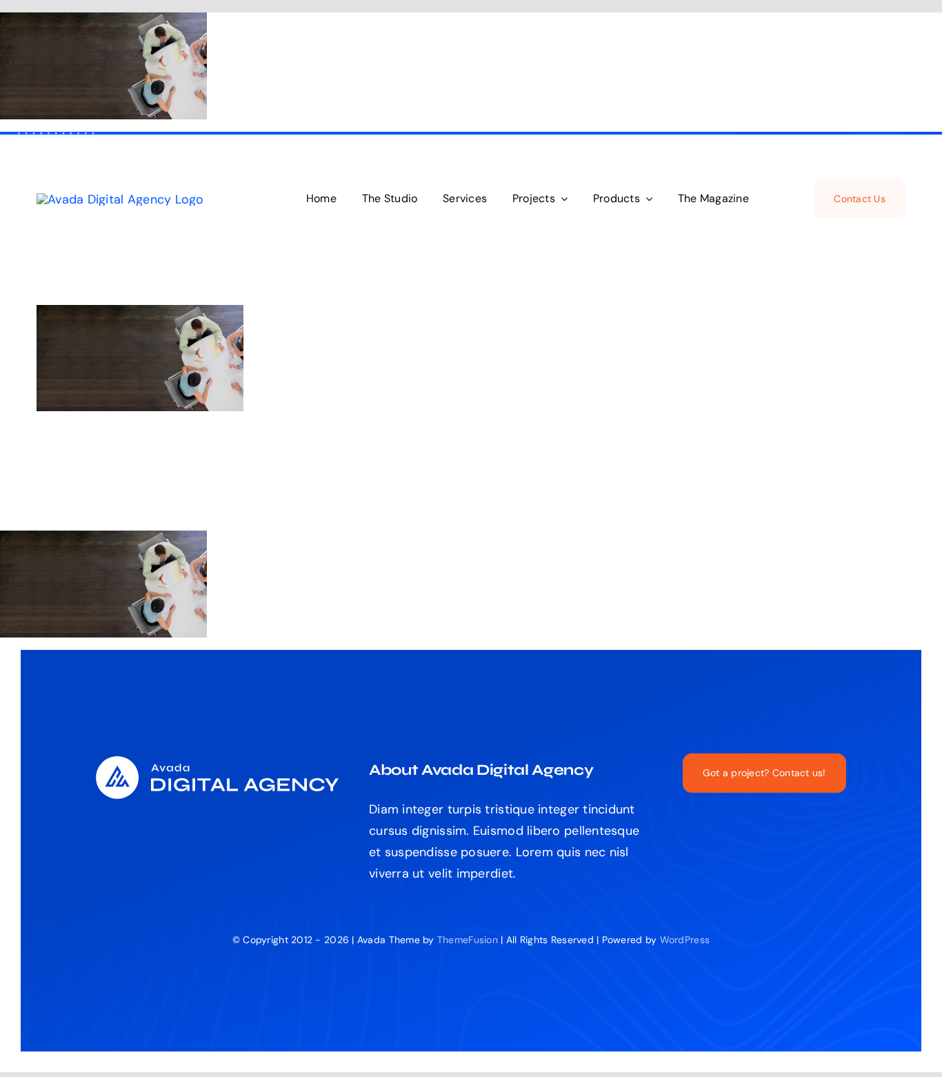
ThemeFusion (467, 939)
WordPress (685, 939)
